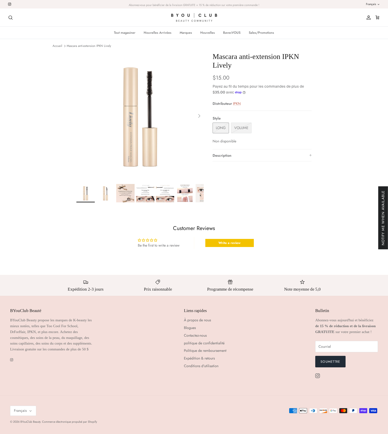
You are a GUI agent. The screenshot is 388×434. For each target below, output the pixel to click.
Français (371, 4)
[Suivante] (199, 115)
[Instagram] (9, 4)
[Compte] (368, 17)
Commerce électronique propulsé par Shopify (69, 422)
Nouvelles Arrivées (157, 32)
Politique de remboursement (205, 350)
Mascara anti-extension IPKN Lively (89, 46)
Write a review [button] (229, 243)
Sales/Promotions (261, 32)
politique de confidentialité (204, 343)
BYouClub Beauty (30, 422)
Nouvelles (207, 32)
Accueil (57, 46)
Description (222, 155)
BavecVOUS (231, 32)
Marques (186, 32)
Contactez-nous (195, 335)
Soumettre (330, 361)
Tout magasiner (124, 32)
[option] (140, 116)
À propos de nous (197, 320)
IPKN (237, 103)
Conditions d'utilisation (201, 366)
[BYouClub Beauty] (194, 18)
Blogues (190, 327)
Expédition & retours (199, 358)
